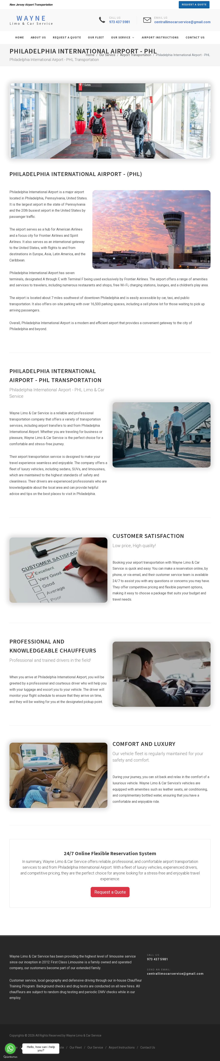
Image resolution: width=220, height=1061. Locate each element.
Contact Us (147, 1047)
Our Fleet (76, 1047)
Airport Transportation (135, 55)
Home (90, 55)
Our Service (107, 55)
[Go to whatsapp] (10, 1048)
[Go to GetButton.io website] (10, 1056)
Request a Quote (194, 4)
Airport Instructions (122, 1047)
